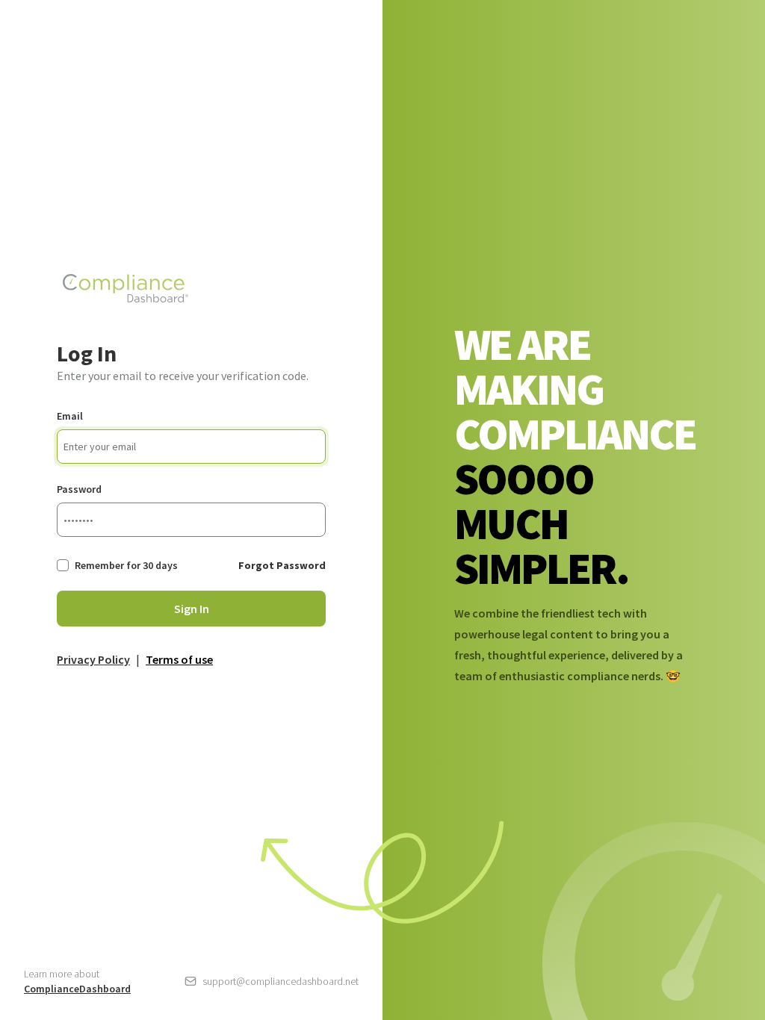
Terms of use (179, 659)
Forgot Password (282, 565)
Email (70, 416)
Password (79, 489)
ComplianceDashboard (77, 988)
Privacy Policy (93, 659)
